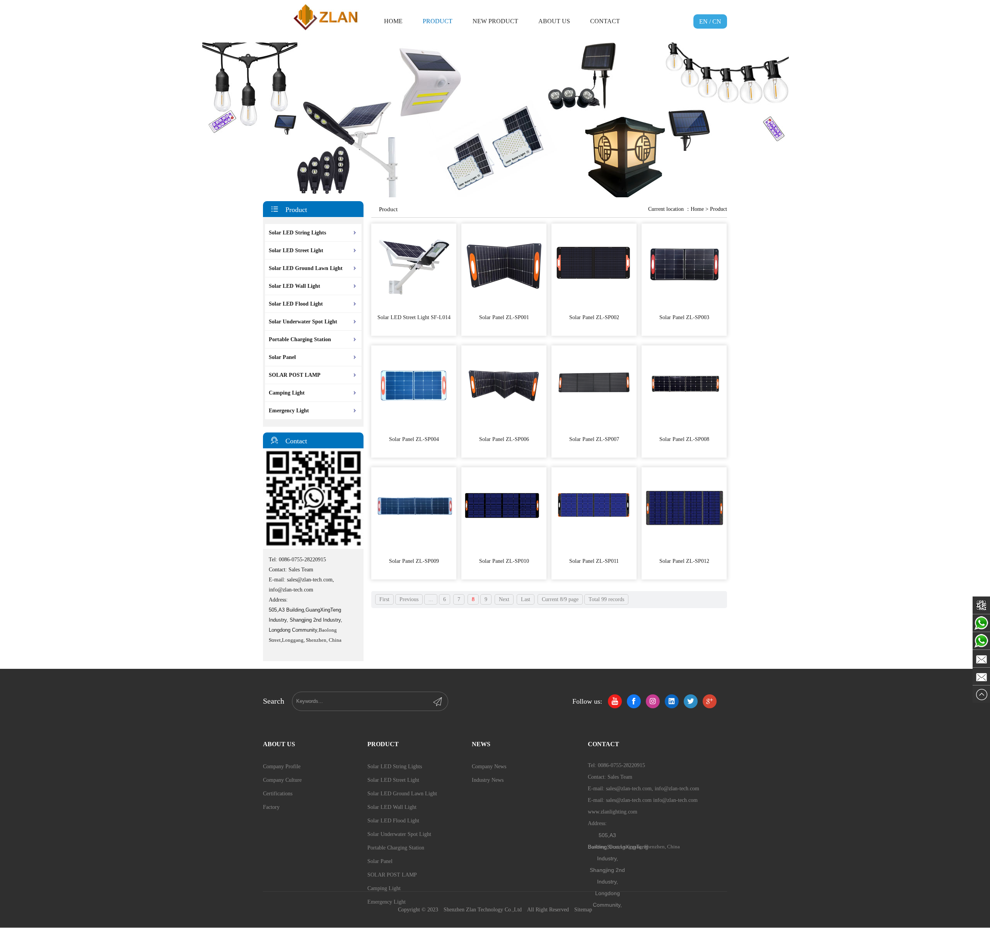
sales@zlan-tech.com (310, 580)
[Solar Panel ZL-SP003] (684, 307)
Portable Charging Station (300, 339)
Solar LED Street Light (296, 250)
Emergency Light (289, 411)
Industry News (488, 780)
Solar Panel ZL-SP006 (504, 439)
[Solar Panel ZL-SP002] (594, 307)
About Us (554, 21)
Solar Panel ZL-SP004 (414, 439)
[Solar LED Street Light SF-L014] (413, 307)
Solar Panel (282, 357)
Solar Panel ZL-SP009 (414, 561)
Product (437, 21)
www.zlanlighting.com (612, 812)
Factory (271, 807)
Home (393, 21)
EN (703, 21)
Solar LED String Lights (297, 233)
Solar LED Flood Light (296, 304)
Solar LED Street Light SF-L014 (414, 317)
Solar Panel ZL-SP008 (684, 439)
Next (504, 599)
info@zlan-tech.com (291, 590)
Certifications (277, 793)
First (384, 599)
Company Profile (281, 766)
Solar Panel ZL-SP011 (594, 561)
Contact (605, 21)
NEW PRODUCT (495, 21)
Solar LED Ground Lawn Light (306, 268)
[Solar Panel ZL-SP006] (503, 429)
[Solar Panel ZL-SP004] (413, 429)
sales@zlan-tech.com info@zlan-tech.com (652, 800)
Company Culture (282, 780)
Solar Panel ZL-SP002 (594, 317)
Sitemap (583, 910)
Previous (408, 599)
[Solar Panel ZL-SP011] (594, 551)
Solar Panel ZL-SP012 (684, 561)
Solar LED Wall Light (294, 286)
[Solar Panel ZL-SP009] (413, 551)
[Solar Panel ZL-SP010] (503, 551)
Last (525, 599)
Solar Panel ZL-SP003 (684, 317)
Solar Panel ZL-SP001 (504, 317)
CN (716, 21)
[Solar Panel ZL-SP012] (684, 551)
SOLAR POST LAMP (295, 375)
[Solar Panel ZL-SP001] (503, 307)
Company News (489, 766)
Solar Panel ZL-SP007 (594, 439)
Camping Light (287, 393)
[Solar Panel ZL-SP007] (594, 429)
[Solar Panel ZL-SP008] (684, 429)
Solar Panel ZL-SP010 (504, 561)
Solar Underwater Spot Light (303, 322)
